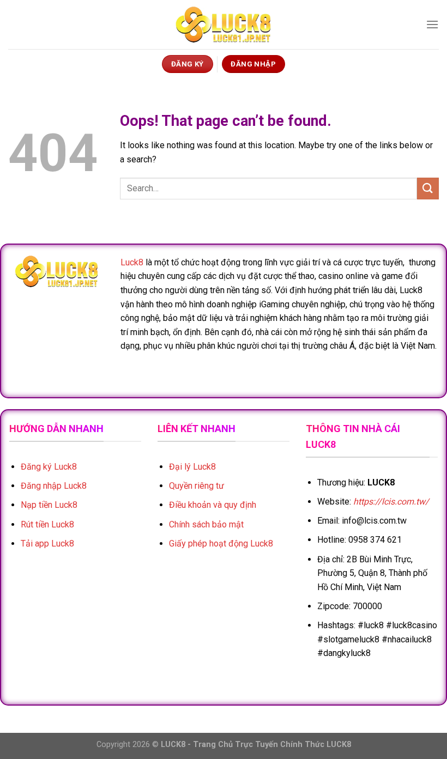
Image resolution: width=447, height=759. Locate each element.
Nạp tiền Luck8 (49, 505)
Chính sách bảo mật (206, 524)
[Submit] (428, 188)
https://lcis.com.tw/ (391, 501)
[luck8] (223, 25)
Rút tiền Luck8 (47, 524)
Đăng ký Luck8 (49, 467)
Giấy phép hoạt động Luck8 (221, 543)
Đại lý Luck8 (192, 467)
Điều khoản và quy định (212, 505)
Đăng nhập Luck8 (54, 486)
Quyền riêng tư (196, 486)
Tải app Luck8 (47, 543)
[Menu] (432, 24)
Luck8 (131, 262)
